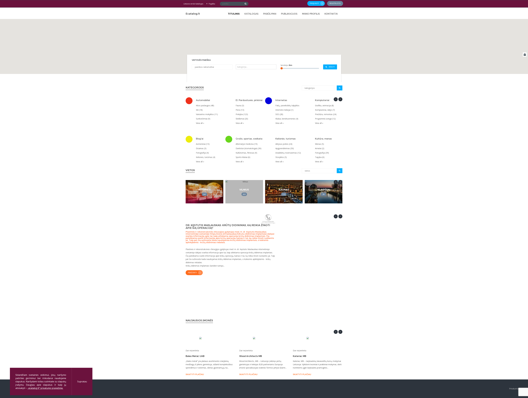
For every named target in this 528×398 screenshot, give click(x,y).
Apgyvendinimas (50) (284, 148)
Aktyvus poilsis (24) (283, 144)
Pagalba (212, 4)
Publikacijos (289, 13)
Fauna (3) (240, 105)
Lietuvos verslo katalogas (193, 4)
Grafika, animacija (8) (324, 105)
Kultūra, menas (323, 138)
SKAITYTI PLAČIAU (195, 374)
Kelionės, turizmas (285, 138)
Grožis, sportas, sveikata (249, 138)
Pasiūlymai (269, 13)
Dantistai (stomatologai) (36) (248, 148)
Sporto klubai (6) (243, 157)
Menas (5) (319, 144)
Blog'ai (199, 138)
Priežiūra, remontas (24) (325, 114)
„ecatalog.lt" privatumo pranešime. (45, 388)
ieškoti (331, 67)
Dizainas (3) (201, 148)
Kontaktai (331, 13)
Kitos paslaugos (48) (205, 105)
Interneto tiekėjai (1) (284, 110)
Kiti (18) (199, 110)
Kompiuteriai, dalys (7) (325, 110)
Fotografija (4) (202, 152)
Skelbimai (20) (242, 118)
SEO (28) (279, 114)
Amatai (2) (319, 148)
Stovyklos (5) (281, 157)
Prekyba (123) (242, 114)
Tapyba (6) (319, 157)
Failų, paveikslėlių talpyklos (287, 105)
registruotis (335, 3)
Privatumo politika (517, 388)
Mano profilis (311, 13)
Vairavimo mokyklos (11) (207, 114)
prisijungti (314, 3)
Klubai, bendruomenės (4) (286, 118)
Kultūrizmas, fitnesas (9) (246, 152)
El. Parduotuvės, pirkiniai (249, 100)
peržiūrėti (192, 272)
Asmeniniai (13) (203, 144)
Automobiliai (203, 100)
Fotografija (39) (322, 152)
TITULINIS (234, 13)
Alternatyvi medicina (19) (247, 144)
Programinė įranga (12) (325, 118)
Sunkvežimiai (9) (203, 118)
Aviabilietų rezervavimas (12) (288, 152)
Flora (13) (240, 110)
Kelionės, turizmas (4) (205, 157)
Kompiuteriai (322, 100)
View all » (200, 123)
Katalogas (251, 13)
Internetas (281, 100)
